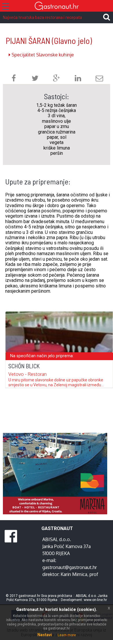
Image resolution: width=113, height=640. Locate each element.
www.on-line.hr (95, 600)
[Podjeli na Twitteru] (35, 79)
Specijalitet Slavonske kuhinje (42, 55)
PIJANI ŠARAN (49, 40)
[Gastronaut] (56, 6)
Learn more (67, 635)
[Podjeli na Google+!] (56, 79)
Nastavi (44, 634)
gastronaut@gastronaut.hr (69, 567)
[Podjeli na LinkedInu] (78, 79)
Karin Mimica (74, 574)
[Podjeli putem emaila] (99, 79)
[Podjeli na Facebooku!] (14, 79)
